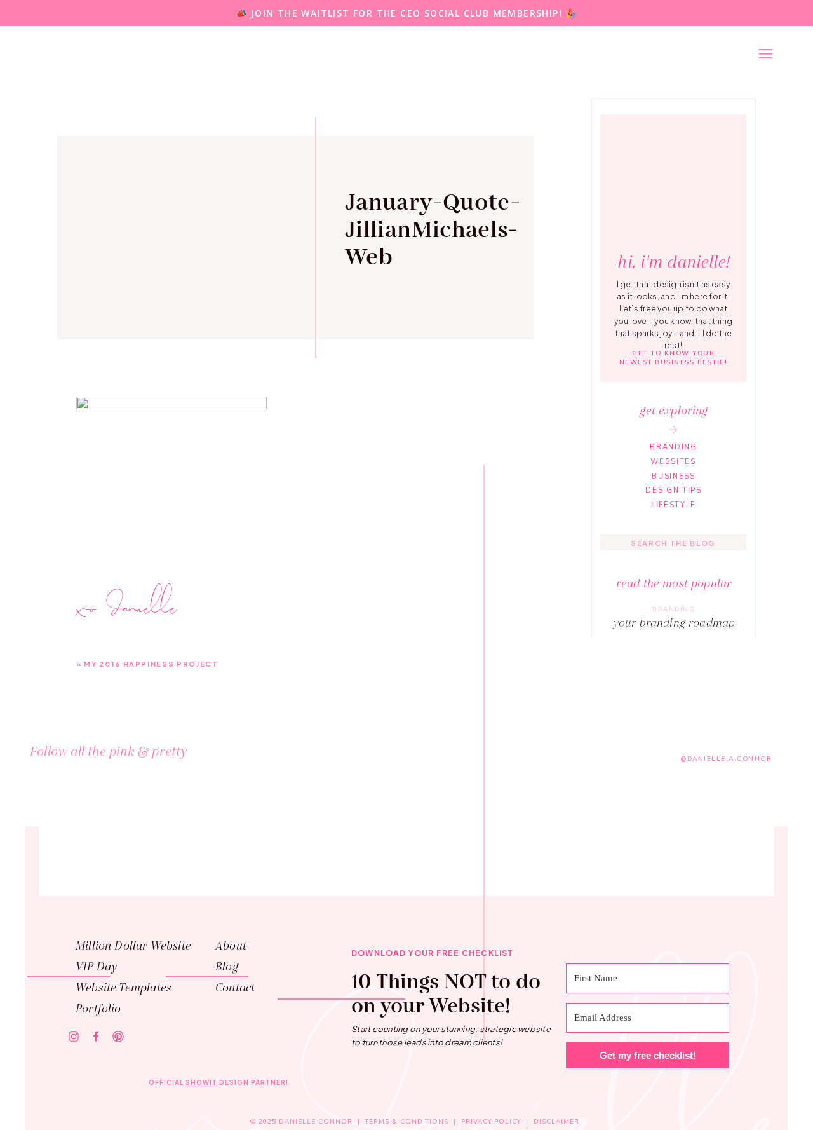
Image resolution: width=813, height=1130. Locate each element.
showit (201, 1082)
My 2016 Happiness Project (151, 664)
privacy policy (491, 1121)
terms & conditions (406, 1121)
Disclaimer (556, 1121)
